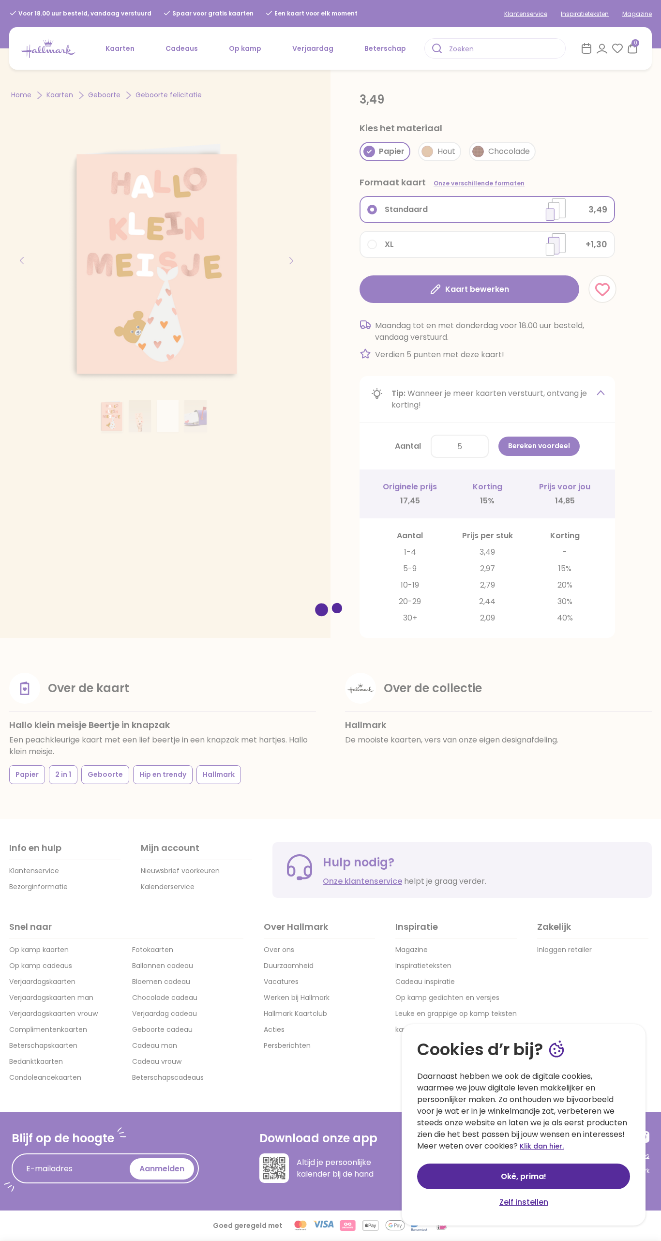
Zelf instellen (523, 1202)
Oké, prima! (523, 1176)
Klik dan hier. (542, 1146)
